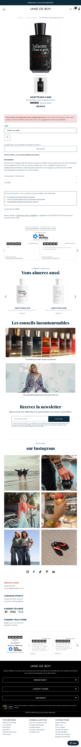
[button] (78, 9)
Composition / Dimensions (14, 176)
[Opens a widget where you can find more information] (73, 743)
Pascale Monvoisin (10, 732)
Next (77, 250)
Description (9, 160)
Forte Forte (7, 734)
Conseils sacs (34, 732)
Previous (4, 250)
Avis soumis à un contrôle (40, 240)
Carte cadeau (10, 711)
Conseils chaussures (37, 730)
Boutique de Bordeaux (13, 694)
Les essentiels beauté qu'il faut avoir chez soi (22, 202)
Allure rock (59, 725)
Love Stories (7, 725)
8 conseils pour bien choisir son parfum (21, 197)
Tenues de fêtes (61, 732)
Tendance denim (61, 730)
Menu (4, 10)
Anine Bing (6, 727)
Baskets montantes (62, 737)
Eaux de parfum (32, 229)
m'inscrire (59, 419)
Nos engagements (12, 706)
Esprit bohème (60, 723)
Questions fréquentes (13, 685)
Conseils (7, 183)
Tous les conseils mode (38, 723)
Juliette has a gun (40, 97)
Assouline (6, 730)
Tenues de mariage (62, 734)
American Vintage (9, 723)
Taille (6, 126)
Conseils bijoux (34, 727)
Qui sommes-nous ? (13, 703)
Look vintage (60, 727)
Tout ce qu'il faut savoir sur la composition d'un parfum (26, 199)
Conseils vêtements (36, 725)
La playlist (9, 709)
